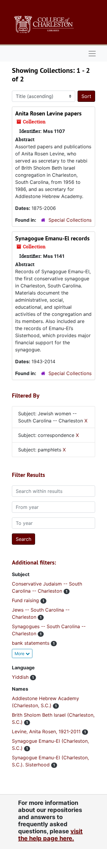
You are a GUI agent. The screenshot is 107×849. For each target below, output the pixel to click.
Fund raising (26, 600)
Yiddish (21, 677)
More (20, 653)
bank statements (31, 643)
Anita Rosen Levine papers (48, 113)
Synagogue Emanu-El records (52, 238)
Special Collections (70, 220)
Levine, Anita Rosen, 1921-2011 (47, 731)
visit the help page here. (50, 835)
